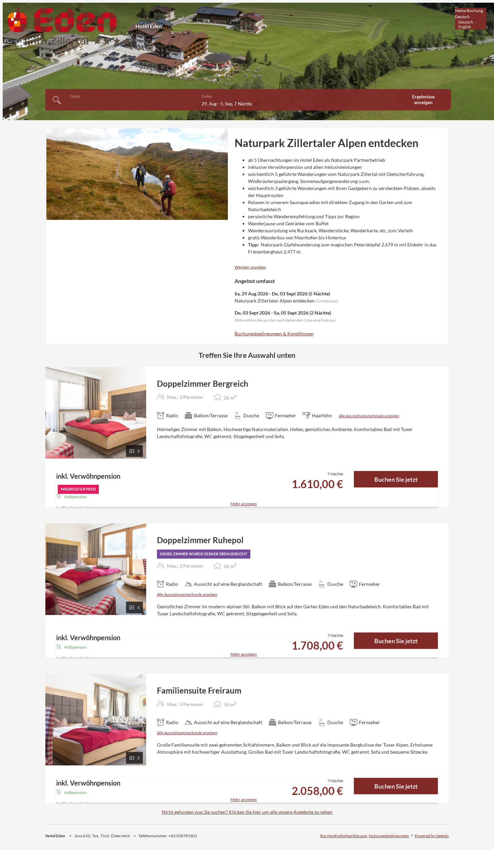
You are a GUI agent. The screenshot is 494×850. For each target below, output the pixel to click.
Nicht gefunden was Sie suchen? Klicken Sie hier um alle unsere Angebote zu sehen (247, 812)
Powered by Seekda (432, 835)
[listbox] (470, 19)
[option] (470, 22)
